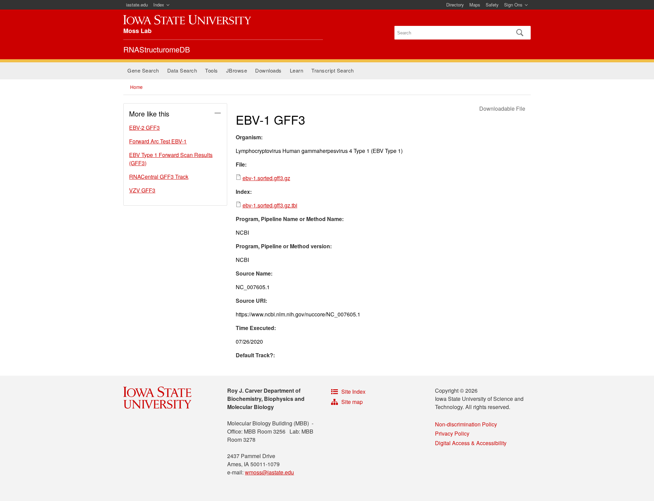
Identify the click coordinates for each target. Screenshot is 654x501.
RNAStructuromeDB (156, 49)
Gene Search (143, 70)
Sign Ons (513, 4)
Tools (211, 70)
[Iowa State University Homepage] (187, 20)
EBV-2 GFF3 (144, 127)
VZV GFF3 (142, 190)
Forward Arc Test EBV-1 (158, 141)
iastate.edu (137, 4)
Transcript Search (332, 70)
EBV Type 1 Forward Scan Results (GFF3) (171, 159)
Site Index (353, 391)
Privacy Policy (452, 433)
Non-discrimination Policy (466, 424)
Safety (492, 4)
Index (158, 4)
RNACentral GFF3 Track (158, 177)
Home (136, 86)
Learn (296, 70)
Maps (474, 4)
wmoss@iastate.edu (269, 472)
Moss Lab (137, 30)
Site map (352, 402)
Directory (455, 4)
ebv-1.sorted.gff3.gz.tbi (270, 205)
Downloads (268, 70)
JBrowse (236, 70)
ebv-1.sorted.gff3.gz (266, 178)
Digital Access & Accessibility (471, 443)
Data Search (182, 70)
